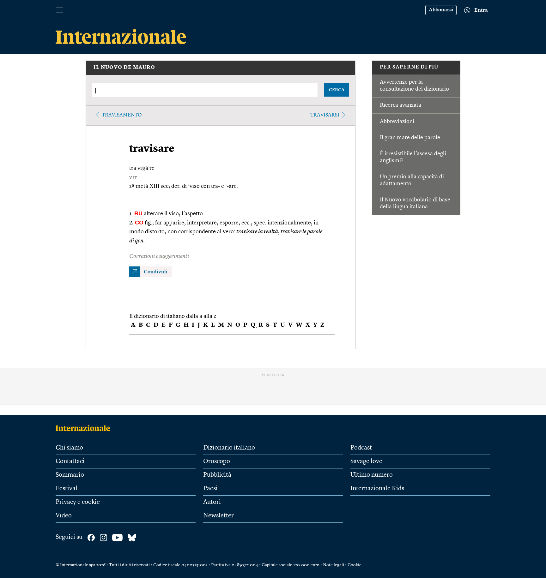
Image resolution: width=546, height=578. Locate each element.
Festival (66, 489)
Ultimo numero (371, 475)
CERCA (336, 90)
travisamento (122, 115)
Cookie (354, 565)
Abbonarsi (441, 10)
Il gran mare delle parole (410, 137)
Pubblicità (217, 475)
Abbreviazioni (397, 121)
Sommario (70, 475)
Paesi (210, 489)
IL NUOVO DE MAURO (124, 67)
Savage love (366, 461)
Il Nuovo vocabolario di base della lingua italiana (415, 203)
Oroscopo (216, 461)
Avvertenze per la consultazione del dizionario (414, 85)
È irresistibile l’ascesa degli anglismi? (413, 157)
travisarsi (324, 115)
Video (64, 516)
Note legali (333, 565)
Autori (212, 502)
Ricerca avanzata (400, 105)
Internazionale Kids (377, 489)
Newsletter (218, 516)
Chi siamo (69, 448)
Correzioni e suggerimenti (159, 256)
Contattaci (70, 461)
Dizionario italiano (229, 448)
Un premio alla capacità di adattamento (412, 180)
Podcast (361, 448)
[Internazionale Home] (85, 428)
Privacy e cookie (78, 502)
